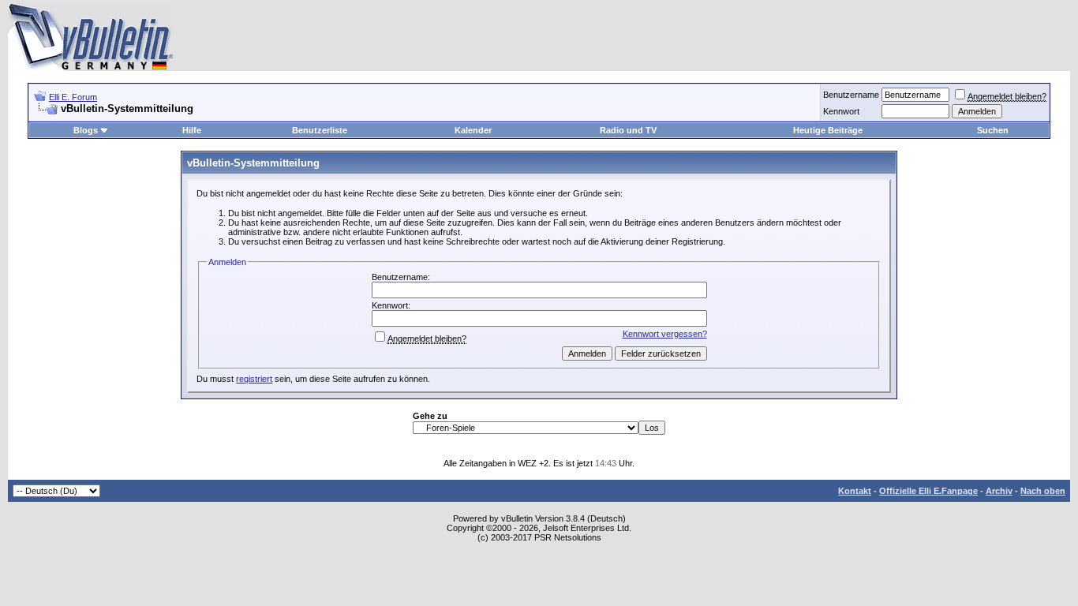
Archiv (999, 491)
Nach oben (1042, 491)
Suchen (993, 130)
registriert (254, 378)
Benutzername (851, 94)
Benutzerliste (319, 130)
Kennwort (841, 111)
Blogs (85, 130)
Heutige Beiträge (828, 130)
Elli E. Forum (73, 97)
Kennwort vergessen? (665, 334)
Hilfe (191, 130)
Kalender (473, 130)
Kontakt (854, 491)
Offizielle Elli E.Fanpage (928, 491)
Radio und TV (628, 130)
